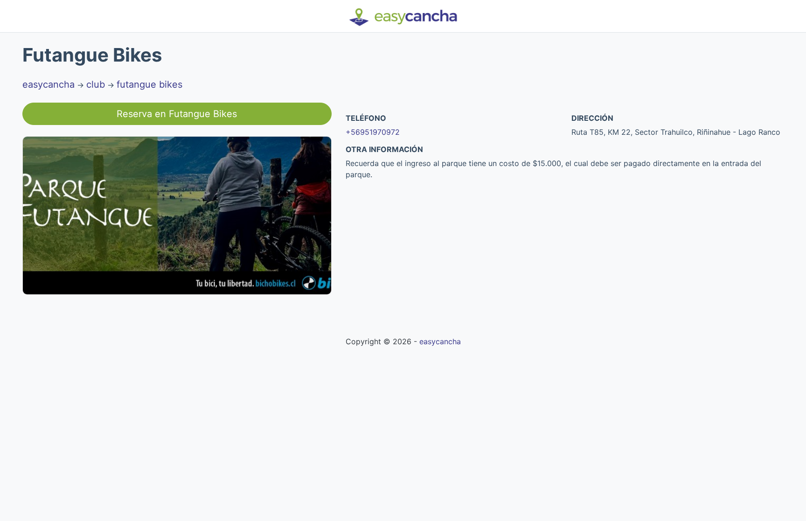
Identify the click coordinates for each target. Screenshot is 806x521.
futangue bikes (149, 84)
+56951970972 (373, 132)
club (95, 84)
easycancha (48, 84)
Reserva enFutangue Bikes (177, 113)
